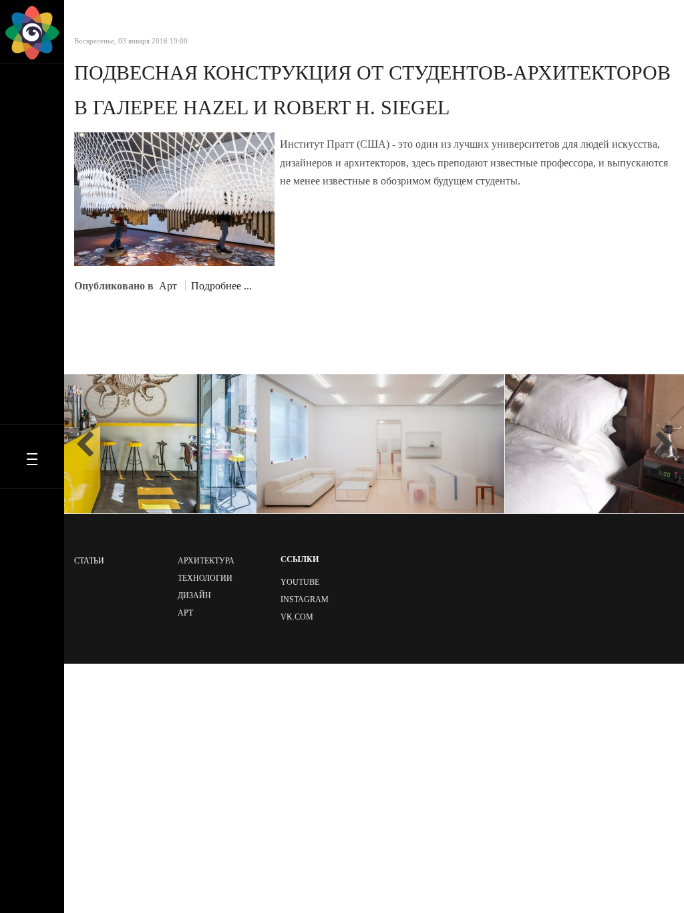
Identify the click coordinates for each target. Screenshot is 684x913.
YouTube (300, 582)
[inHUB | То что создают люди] (32, 32)
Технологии (205, 578)
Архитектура (206, 560)
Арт (168, 285)
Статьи (89, 560)
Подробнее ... (221, 285)
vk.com (297, 617)
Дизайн (194, 595)
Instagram (305, 599)
